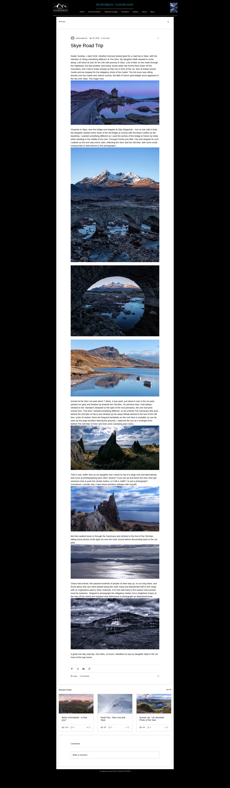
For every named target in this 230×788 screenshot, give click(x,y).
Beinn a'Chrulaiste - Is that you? (74, 718)
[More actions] (157, 38)
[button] (168, 22)
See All (168, 689)
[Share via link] (89, 669)
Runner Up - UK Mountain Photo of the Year (151, 718)
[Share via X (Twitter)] (78, 669)
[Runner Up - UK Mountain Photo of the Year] (154, 703)
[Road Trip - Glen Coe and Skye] (115, 703)
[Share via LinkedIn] (83, 669)
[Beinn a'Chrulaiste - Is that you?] (76, 703)
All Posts (62, 22)
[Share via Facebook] (72, 669)
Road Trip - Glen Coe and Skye (113, 718)
